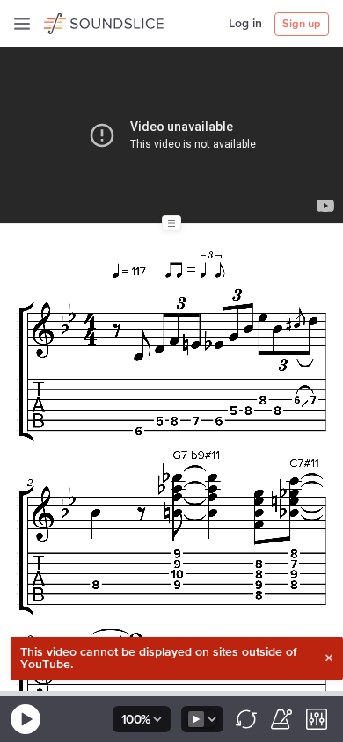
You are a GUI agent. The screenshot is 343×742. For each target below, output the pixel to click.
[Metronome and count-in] (281, 719)
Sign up (301, 24)
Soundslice (78, 21)
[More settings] (316, 719)
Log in (245, 24)
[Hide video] (318, 71)
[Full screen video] (290, 71)
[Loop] (246, 719)
